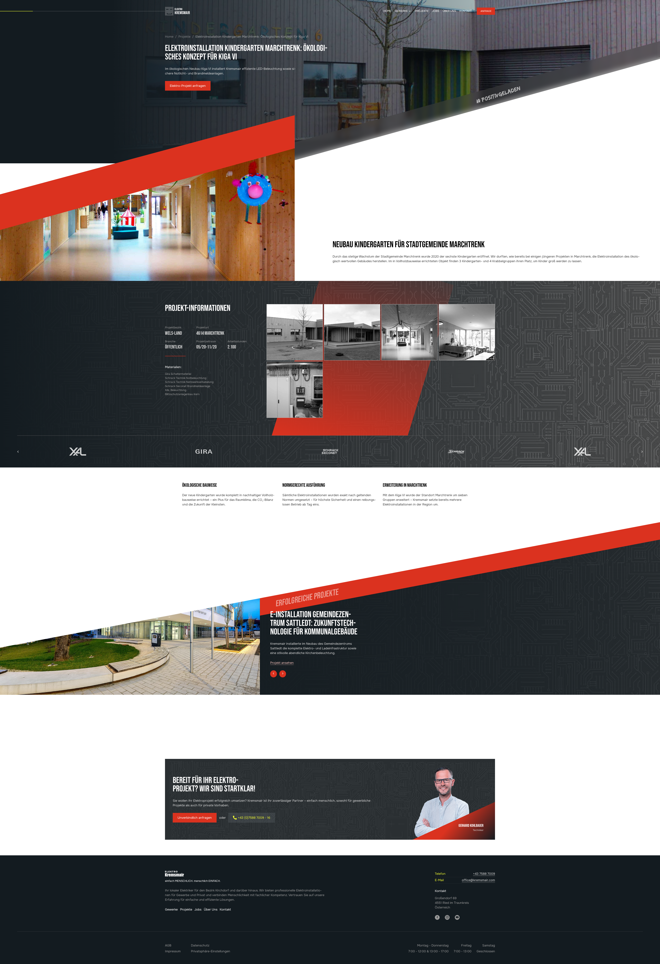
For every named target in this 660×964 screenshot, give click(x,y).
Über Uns (449, 11)
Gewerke (401, 11)
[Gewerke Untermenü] (410, 11)
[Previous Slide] (273, 661)
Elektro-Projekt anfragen (188, 86)
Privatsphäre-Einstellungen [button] (210, 951)
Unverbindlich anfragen (195, 818)
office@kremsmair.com (478, 880)
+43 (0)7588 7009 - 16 (254, 818)
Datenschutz (200, 945)
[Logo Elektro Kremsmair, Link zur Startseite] (169, 11)
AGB (168, 945)
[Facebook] (437, 917)
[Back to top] (650, 956)
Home (387, 11)
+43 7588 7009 (484, 874)
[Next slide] (642, 451)
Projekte (422, 11)
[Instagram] (447, 917)
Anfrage (486, 11)
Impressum (173, 951)
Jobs (435, 11)
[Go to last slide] (18, 451)
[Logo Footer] (174, 873)
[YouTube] (457, 917)
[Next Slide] (282, 661)
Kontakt (465, 11)
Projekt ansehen (282, 650)
